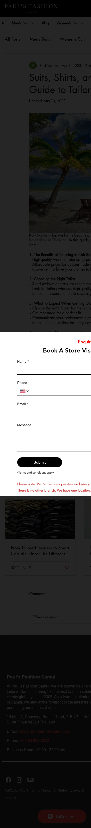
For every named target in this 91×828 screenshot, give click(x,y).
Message (24, 425)
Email (22, 404)
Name (23, 361)
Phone (23, 383)
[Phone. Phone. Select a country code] (24, 391)
